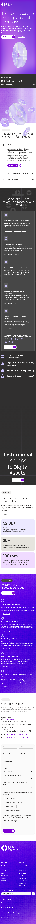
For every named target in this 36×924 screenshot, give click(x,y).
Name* (5, 747)
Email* (21, 747)
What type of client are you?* (12, 775)
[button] (32, 4)
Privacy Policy (5, 903)
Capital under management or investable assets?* (16, 783)
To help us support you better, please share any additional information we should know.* (17, 816)
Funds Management (20, 231)
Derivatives (22, 878)
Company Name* (8, 754)
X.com (18, 738)
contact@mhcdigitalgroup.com (17, 734)
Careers (3, 878)
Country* (6, 768)
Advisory (16, 254)
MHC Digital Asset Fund (26, 868)
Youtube (26, 738)
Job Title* (22, 754)
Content (3, 880)
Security (21, 875)
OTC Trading (22, 873)
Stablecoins (22, 870)
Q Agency (11, 917)
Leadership (4, 875)
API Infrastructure (24, 886)
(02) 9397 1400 (11, 720)
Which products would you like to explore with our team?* (17, 793)
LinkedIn (10, 738)
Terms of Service (6, 899)
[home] (8, 4)
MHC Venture (23, 865)
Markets (7, 278)
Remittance (22, 883)
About (3, 873)
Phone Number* (8, 761)
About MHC (21, 37)
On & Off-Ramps (23, 880)
